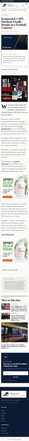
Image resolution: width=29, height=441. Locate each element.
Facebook (5, 69)
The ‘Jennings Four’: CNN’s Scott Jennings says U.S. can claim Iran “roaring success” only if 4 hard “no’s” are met (18, 10)
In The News (4, 15)
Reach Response (17, 439)
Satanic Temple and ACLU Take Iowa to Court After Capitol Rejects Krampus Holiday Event (18, 318)
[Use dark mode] (26, 1)
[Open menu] (26, 5)
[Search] (22, 5)
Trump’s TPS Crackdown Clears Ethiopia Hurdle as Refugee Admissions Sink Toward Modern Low (13, 346)
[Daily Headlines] (9, 5)
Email (9, 69)
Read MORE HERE (7, 234)
